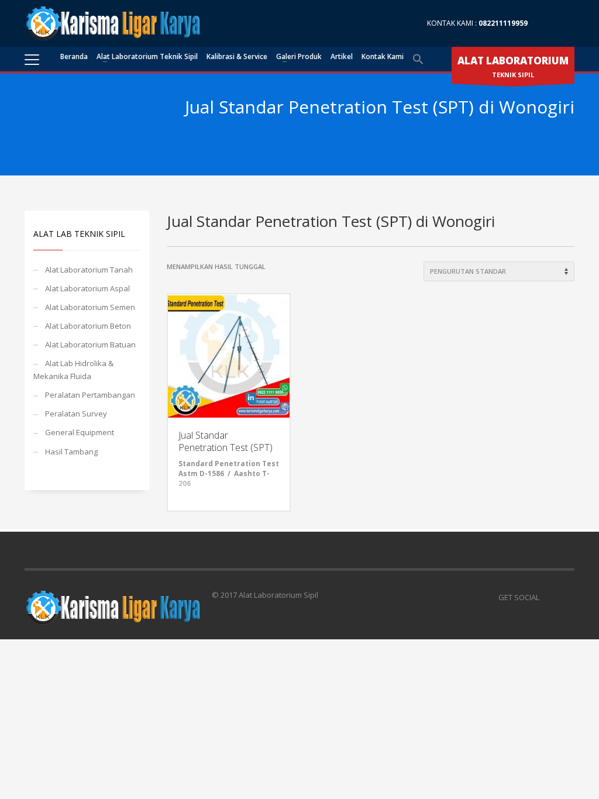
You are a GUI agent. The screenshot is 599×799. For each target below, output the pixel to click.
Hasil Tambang (71, 451)
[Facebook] (548, 23)
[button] (418, 60)
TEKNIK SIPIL (513, 66)
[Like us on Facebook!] (548, 597)
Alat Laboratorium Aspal (87, 288)
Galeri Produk (299, 56)
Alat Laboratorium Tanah (89, 269)
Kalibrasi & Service (236, 56)
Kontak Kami (383, 56)
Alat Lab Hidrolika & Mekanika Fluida (73, 369)
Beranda (74, 56)
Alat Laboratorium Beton (88, 326)
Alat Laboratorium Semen (90, 307)
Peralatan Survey (76, 413)
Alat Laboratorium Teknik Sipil (147, 56)
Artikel (342, 56)
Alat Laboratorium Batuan (90, 344)
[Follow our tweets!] (565, 597)
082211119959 (503, 23)
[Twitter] (565, 23)
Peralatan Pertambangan (90, 395)
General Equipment (79, 432)
